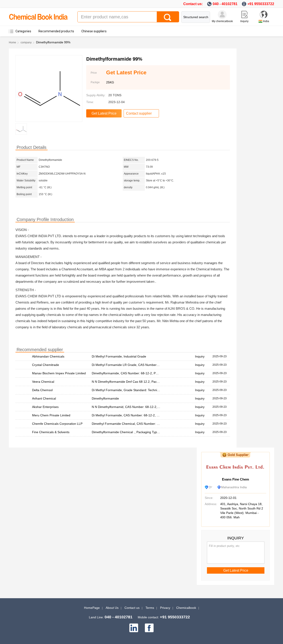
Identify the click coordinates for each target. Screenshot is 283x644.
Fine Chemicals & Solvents (50, 432)
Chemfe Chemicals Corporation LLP (57, 423)
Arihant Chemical (44, 398)
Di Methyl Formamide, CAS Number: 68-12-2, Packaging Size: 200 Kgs (141, 415)
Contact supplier (139, 113)
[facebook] (149, 627)
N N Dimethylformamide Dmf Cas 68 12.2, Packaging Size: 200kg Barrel (142, 381)
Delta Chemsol (42, 390)
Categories (23, 31)
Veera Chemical (43, 381)
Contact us (132, 607)
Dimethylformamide (105, 398)
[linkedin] (133, 627)
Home (12, 42)
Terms (149, 607)
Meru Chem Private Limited (51, 415)
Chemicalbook (186, 607)
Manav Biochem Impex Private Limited (59, 373)
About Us (112, 607)
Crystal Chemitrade (45, 365)
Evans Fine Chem (235, 479)
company (26, 42)
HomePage (92, 607)
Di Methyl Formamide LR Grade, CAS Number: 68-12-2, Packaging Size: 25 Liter (148, 365)
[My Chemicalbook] (222, 14)
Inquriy (244, 21)
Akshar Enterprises (45, 407)
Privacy (165, 607)
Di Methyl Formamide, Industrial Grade (119, 356)
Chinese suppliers (94, 31)
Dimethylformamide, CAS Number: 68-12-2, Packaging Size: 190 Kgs (140, 373)
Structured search (195, 17)
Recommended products (56, 31)
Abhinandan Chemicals (48, 356)
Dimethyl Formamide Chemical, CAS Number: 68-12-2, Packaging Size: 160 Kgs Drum (152, 423)
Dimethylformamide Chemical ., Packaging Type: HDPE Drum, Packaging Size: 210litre (152, 432)
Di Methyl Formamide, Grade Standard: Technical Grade (131, 390)
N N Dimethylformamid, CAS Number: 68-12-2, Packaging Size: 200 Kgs (142, 407)
